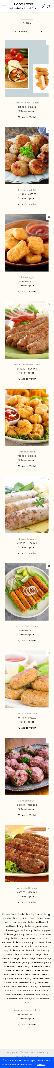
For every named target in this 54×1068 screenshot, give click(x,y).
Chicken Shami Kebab (27, 713)
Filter (28, 23)
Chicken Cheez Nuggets (27, 102)
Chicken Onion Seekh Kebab (27, 364)
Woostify (20, 1056)
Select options (28, 111)
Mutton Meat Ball (26, 800)
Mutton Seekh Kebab (27, 888)
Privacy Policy (31, 1056)
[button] (49, 42)
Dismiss (41, 1064)
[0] (42, 6)
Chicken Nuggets (27, 277)
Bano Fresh (23, 4)
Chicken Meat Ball (27, 190)
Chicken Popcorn (27, 451)
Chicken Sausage (27, 539)
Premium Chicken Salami (27, 1010)
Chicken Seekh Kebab (27, 626)
